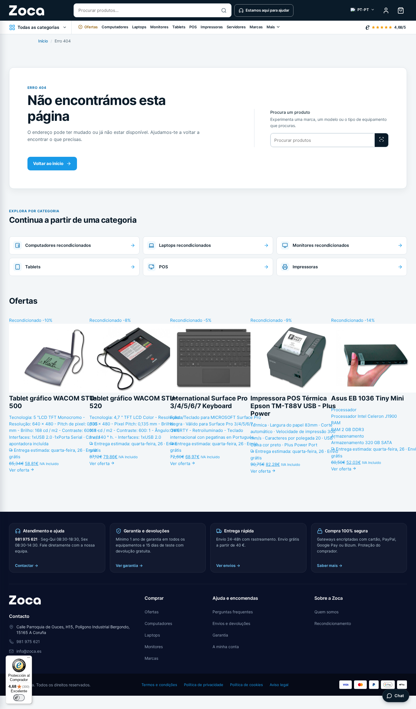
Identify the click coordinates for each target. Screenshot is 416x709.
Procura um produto (290, 112)
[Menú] (28, 659)
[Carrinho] (400, 10)
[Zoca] (26, 10)
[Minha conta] (386, 10)
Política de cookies (246, 684)
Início (43, 40)
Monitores (159, 27)
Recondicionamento (332, 623)
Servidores (236, 27)
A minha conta (226, 646)
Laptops (139, 27)
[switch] (19, 697)
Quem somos (326, 611)
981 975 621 (26, 539)
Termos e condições (159, 684)
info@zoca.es (28, 651)
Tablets (178, 27)
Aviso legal (279, 684)
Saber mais (329, 565)
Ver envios (228, 565)
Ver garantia (129, 565)
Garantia (220, 635)
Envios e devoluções (231, 623)
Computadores (115, 27)
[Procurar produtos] (381, 140)
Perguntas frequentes (233, 611)
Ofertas (151, 611)
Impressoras (212, 27)
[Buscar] (223, 10)
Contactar (26, 565)
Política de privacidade (203, 684)
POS (193, 27)
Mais (271, 27)
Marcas (256, 27)
